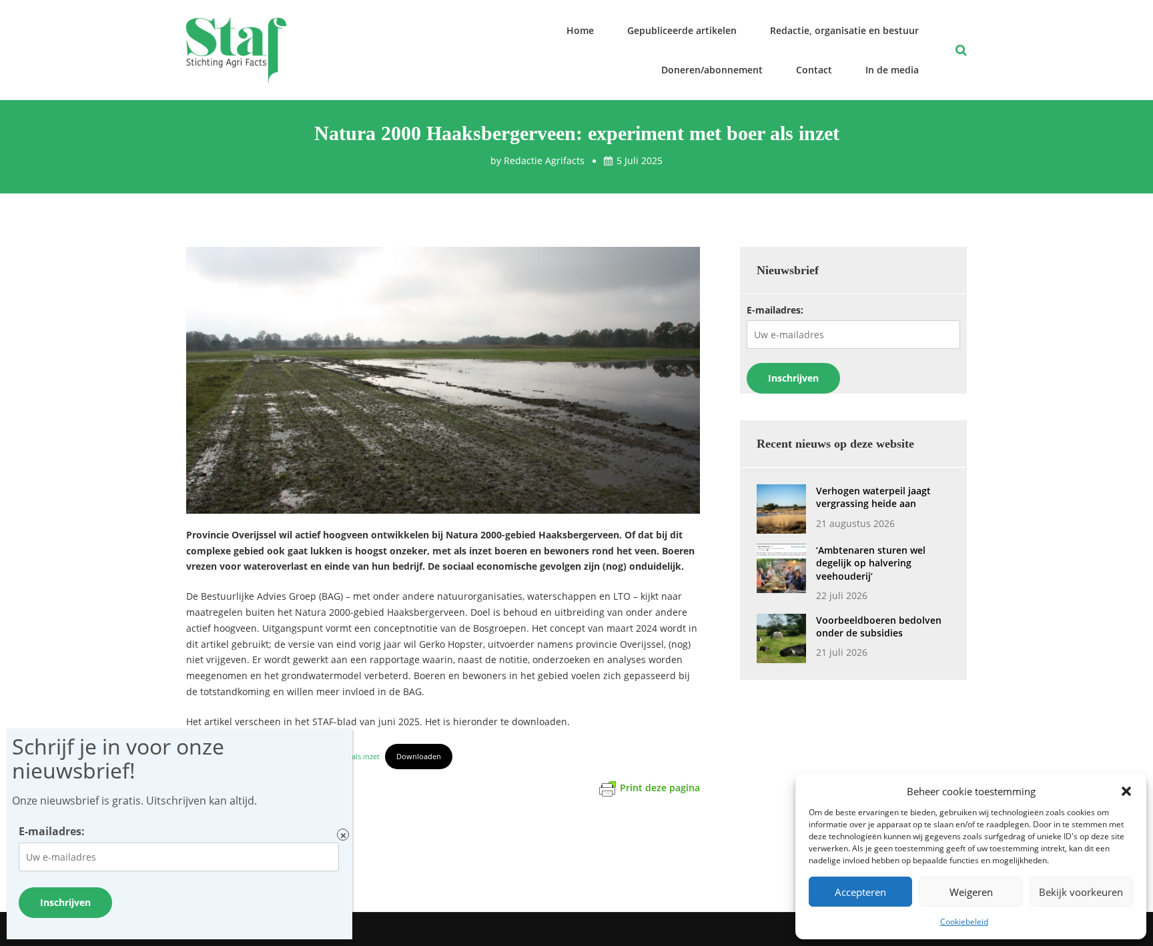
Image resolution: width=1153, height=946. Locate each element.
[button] (1126, 791)
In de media (892, 69)
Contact (814, 69)
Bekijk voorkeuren (1081, 892)
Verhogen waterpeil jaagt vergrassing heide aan (873, 497)
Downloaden (418, 756)
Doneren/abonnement (712, 69)
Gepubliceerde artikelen (682, 30)
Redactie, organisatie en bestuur (844, 30)
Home (580, 30)
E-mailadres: (775, 310)
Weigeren (971, 892)
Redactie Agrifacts (544, 160)
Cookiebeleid (964, 921)
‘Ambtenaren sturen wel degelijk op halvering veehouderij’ (870, 563)
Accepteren (860, 892)
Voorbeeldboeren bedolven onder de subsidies (878, 626)
